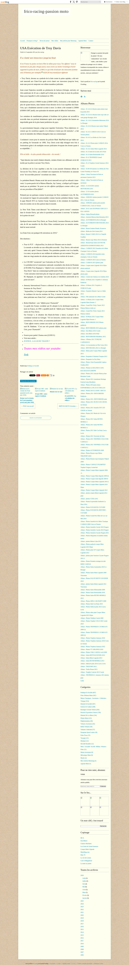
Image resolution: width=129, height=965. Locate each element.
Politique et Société (33, 366)
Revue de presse (44, 41)
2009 (82, 946)
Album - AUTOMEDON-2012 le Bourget (93, 220)
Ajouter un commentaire (36, 418)
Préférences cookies (98, 963)
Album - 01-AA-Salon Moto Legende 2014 (94, 149)
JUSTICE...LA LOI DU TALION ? (37, 341)
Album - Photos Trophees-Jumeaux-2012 (93, 646)
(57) (88, 729)
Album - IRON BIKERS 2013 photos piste (93, 328)
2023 (82, 906)
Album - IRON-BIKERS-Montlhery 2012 (93, 336)
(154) (89, 715)
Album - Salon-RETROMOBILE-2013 (92, 661)
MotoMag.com (85, 852)
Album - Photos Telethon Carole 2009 (92, 618)
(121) (86, 718)
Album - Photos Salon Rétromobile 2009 (93, 589)
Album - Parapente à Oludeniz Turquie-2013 (94, 356)
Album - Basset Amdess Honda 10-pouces (93, 228)
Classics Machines (86, 843)
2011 (82, 941)
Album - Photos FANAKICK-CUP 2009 (93, 507)
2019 (82, 918)
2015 (82, 929)
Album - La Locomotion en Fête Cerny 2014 (94, 345)
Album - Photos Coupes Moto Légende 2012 (94, 490)
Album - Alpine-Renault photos (90, 214)
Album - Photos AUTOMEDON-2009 (92, 450)
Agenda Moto (82, 41)
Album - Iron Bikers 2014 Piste (90, 333)
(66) (87, 721)
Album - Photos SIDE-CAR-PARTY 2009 (93, 601)
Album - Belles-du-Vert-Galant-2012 (91, 231)
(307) (88, 704)
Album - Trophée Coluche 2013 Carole (92, 672)
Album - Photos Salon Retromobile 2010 (93, 592)
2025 (82, 901)
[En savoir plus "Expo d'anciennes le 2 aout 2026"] (94, 801)
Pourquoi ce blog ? (32, 41)
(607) (88, 692)
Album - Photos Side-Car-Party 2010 (92, 604)
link (26, 354)
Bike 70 (83, 855)
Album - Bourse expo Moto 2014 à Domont (94, 240)
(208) (88, 707)
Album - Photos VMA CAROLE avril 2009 (94, 652)
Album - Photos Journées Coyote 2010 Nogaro (95, 527)
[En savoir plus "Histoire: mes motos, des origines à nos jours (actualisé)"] (85, 811)
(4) (84, 758)
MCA (82, 838)
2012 (82, 938)
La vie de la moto (86, 858)
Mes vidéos (54, 41)
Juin (83, 884)
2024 (82, 904)
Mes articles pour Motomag (68, 41)
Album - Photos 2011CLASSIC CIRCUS (93, 390)
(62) (88, 724)
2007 (82, 952)
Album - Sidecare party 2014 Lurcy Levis (93, 663)
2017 (82, 924)
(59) (86, 726)
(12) (85, 741)
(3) (88, 761)
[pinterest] (77, 2)
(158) (91, 712)
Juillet (84, 881)
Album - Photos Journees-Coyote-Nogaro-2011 (95, 533)
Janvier (84, 898)
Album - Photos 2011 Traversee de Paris (93, 436)
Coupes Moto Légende (87, 849)
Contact (90, 41)
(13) (85, 735)
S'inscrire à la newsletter (28, 381)
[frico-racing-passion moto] (85, 56)
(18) (89, 732)
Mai (83, 887)
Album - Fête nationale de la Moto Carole (93, 297)
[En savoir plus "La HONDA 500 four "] (94, 811)
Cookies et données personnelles (85, 963)
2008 (82, 949)
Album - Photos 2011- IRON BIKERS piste (94, 399)
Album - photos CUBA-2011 (89, 498)
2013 (82, 935)
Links (82, 681)
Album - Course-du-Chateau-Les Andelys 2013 (95, 277)
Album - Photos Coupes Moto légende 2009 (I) (95, 476)
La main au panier (86, 863)
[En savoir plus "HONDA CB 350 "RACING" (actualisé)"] (85, 801)
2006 (82, 955)
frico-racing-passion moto (46, 11)
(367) (88, 695)
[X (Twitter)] (74, 2)
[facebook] (70, 2)
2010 (82, 943)
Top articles (52, 963)
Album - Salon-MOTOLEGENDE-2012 (93, 655)
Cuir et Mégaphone (86, 860)
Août (83, 878)
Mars (83, 892)
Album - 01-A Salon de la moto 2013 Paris (93, 151)
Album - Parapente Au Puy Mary (90, 359)
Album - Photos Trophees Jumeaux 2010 (93, 638)
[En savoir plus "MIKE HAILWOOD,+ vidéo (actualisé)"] (104, 801)
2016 (82, 926)
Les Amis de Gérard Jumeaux (89, 846)
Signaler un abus (66, 963)
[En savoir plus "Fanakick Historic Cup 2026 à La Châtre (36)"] (104, 811)
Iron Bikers (84, 841)
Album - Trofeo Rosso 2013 (89, 669)
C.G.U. (74, 963)
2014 (82, 932)
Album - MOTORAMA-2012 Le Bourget (93, 348)
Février (84, 895)
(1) (86, 763)
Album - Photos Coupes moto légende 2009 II (94, 479)
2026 (82, 875)
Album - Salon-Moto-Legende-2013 (91, 658)
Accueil (22, 41)
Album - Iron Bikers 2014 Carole (90, 331)
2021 (82, 912)
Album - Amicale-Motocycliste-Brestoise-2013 (94, 217)
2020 (82, 915)
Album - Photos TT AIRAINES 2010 (92, 649)
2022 (82, 909)
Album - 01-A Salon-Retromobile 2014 (92, 154)
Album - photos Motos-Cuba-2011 (91, 541)
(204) (90, 709)
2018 (82, 921)
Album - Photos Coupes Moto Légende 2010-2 (95, 481)
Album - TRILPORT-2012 (89, 666)
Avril (83, 889)
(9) (87, 752)
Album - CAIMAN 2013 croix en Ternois (93, 260)
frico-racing (93, 81)
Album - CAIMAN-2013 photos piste (92, 262)
